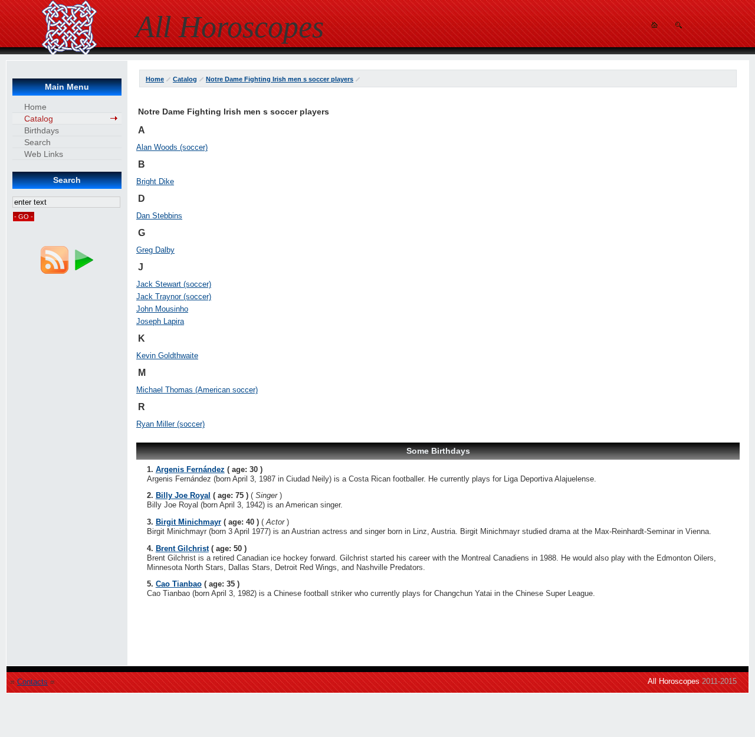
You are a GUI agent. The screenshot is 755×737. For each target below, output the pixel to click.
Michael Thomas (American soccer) (197, 389)
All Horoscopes (674, 681)
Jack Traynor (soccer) (173, 296)
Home (155, 79)
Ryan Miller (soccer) (170, 424)
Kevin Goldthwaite (167, 355)
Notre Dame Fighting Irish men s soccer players (279, 79)
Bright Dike (155, 181)
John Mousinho (162, 308)
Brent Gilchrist (182, 548)
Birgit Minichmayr (188, 521)
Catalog (185, 79)
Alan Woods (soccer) (172, 147)
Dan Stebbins (159, 215)
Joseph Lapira (160, 321)
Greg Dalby (155, 249)
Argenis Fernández (190, 469)
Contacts (32, 681)
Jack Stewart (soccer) (173, 284)
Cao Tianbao (179, 583)
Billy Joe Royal (183, 495)
